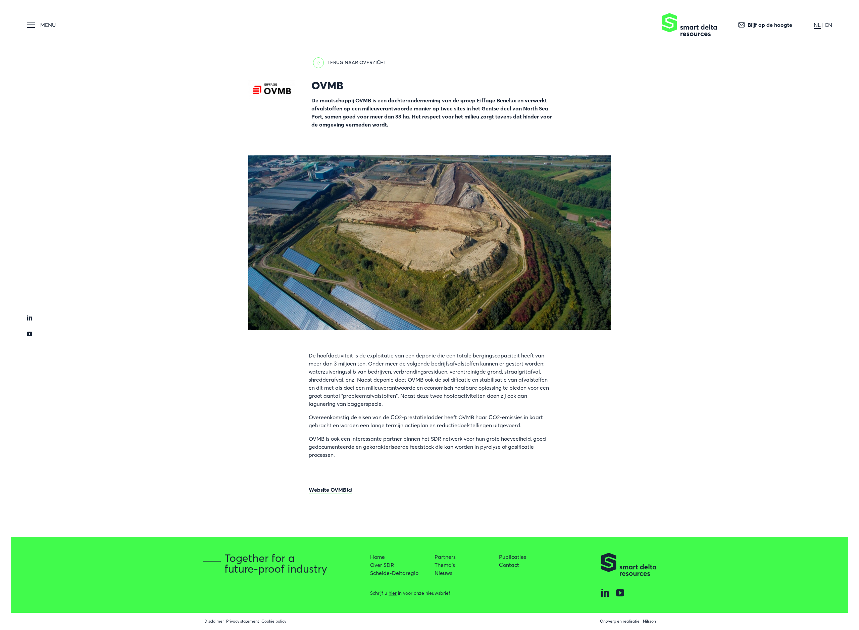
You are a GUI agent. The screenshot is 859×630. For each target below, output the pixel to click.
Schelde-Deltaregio (394, 573)
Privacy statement (242, 621)
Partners (445, 556)
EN (828, 24)
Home (377, 556)
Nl (817, 24)
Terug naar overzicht (356, 62)
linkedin (29, 318)
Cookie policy (273, 621)
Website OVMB (327, 489)
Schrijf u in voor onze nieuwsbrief (410, 593)
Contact (509, 565)
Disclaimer (214, 621)
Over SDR (382, 565)
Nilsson (649, 621)
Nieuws (443, 573)
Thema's (445, 565)
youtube (29, 334)
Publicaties (512, 556)
